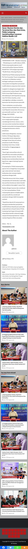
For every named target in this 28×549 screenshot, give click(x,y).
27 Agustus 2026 (11, 513)
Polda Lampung (13, 25)
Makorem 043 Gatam (14, 358)
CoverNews (21, 541)
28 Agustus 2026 (11, 368)
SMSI (20, 477)
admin (5, 39)
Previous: (13, 267)
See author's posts (14, 253)
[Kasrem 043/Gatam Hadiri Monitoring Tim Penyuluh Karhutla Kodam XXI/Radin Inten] (14, 499)
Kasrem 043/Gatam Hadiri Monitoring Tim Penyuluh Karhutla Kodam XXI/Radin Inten (13, 510)
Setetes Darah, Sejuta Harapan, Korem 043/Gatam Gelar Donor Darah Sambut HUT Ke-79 (13, 364)
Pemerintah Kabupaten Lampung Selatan (11, 302)
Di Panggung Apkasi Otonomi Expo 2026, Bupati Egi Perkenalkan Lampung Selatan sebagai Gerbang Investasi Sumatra (13, 336)
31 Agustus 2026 (11, 312)
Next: (14, 275)
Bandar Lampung (6, 477)
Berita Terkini (5, 25)
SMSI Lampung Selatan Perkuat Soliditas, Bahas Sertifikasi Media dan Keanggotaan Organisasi (13, 482)
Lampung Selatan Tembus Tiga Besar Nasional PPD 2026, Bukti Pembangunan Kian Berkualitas (13, 308)
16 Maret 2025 (11, 39)
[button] (2, 13)
